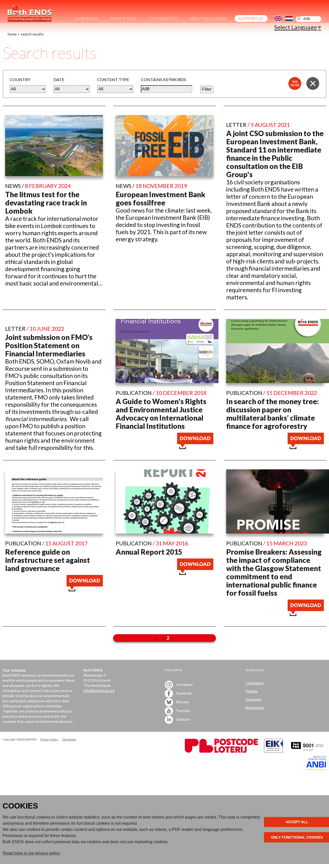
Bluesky (182, 702)
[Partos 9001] (307, 751)
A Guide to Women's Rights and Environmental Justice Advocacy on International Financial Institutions (161, 413)
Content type (113, 79)
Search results (32, 34)
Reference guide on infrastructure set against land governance (47, 560)
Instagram (184, 684)
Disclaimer (69, 739)
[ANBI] (316, 768)
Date (58, 79)
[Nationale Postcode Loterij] (221, 751)
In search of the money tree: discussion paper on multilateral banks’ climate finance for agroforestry (272, 413)
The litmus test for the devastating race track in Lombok (46, 202)
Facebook (184, 693)
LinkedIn (183, 719)
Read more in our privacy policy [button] (31, 853)
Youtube (183, 710)
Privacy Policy (49, 739)
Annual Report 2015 (149, 551)
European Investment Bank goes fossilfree (160, 198)
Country (20, 79)
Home (12, 34)
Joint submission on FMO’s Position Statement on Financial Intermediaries (49, 345)
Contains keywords (163, 79)
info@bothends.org (99, 690)
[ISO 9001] (273, 751)
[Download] (195, 446)
